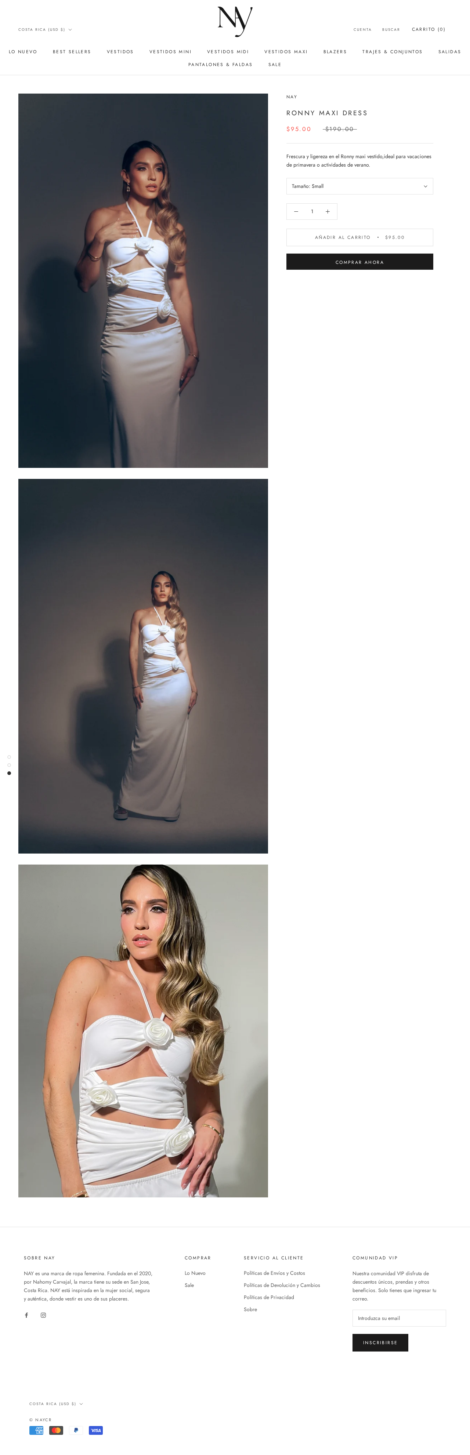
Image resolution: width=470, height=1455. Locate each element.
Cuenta (363, 29)
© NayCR (40, 1420)
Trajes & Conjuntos (392, 51)
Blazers (335, 51)
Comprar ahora (360, 262)
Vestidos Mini (170, 51)
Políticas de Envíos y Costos (274, 1273)
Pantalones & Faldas (220, 64)
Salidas (450, 51)
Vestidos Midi (228, 51)
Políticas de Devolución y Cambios (282, 1285)
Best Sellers (72, 51)
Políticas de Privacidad (269, 1297)
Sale (275, 64)
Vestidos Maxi (286, 51)
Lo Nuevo (23, 51)
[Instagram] (43, 1314)
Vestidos (120, 51)
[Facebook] (26, 1314)
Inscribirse (380, 1342)
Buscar (391, 29)
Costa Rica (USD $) (41, 29)
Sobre (250, 1309)
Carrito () (429, 29)
